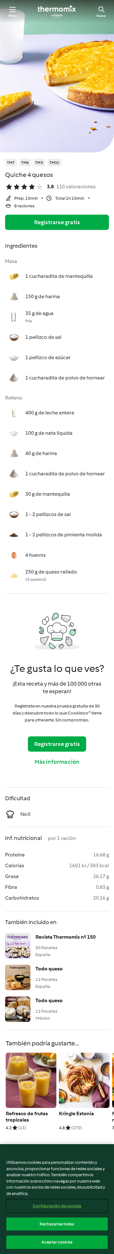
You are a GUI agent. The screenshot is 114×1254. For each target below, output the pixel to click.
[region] (57, 1199)
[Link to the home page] (57, 11)
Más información (57, 761)
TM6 (25, 162)
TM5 (39, 162)
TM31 (54, 162)
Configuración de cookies (57, 1206)
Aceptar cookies (57, 1242)
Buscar (101, 16)
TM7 (11, 162)
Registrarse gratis (57, 222)
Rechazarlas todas (57, 1224)
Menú (13, 16)
